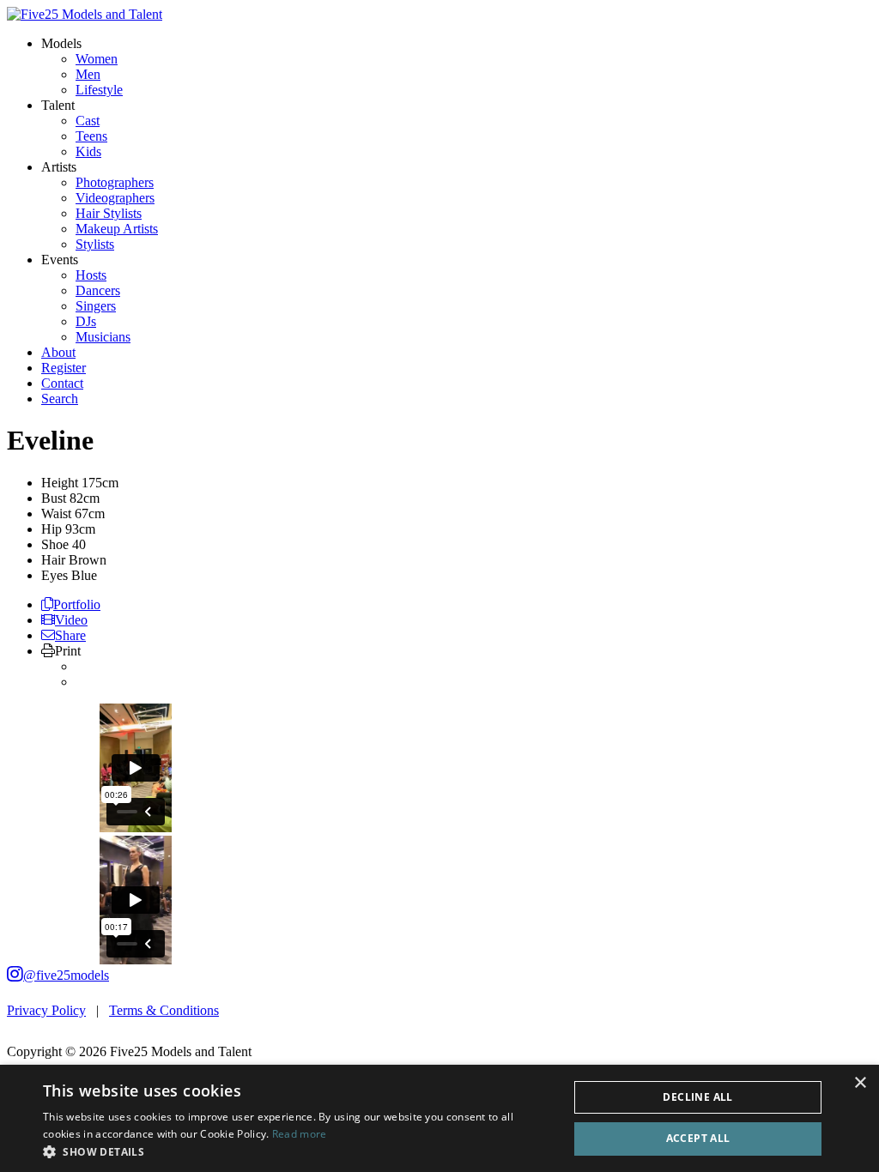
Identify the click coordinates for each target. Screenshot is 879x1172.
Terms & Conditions (164, 1010)
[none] (61, 43)
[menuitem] (97, 58)
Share (70, 635)
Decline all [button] (697, 1097)
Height (59, 482)
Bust (53, 498)
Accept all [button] (698, 1138)
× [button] (859, 1083)
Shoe (55, 544)
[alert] (439, 1118)
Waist (56, 513)
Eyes (54, 575)
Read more (299, 1134)
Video (71, 620)
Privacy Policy (46, 1010)
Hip (51, 529)
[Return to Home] (84, 14)
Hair (53, 560)
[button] (298, 1151)
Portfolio (76, 604)
